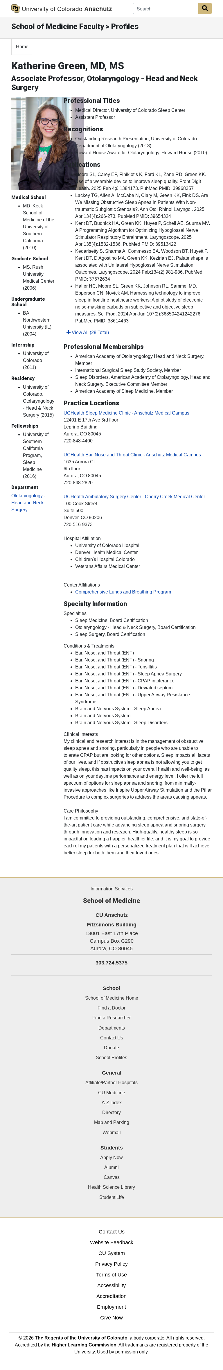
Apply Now (111, 1157)
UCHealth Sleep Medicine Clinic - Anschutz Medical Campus (126, 412)
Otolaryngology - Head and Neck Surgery (28, 502)
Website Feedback (111, 1242)
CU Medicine (111, 1092)
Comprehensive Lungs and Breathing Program (123, 591)
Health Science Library (111, 1187)
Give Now (111, 1318)
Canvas (112, 1177)
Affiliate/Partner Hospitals (111, 1082)
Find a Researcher (111, 1017)
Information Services (112, 888)
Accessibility (111, 1285)
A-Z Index (112, 1102)
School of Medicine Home (111, 998)
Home (22, 46)
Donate (111, 1047)
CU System (111, 1253)
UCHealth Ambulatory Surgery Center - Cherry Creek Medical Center (134, 496)
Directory (111, 1112)
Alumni (111, 1167)
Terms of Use (111, 1275)
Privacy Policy (111, 1264)
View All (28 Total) (90, 332)
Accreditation (111, 1296)
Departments (111, 1027)
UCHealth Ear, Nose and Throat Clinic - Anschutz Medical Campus (132, 454)
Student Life (111, 1197)
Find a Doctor (111, 1007)
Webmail (111, 1132)
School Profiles (111, 1057)
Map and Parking (111, 1122)
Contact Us (111, 1037)
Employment (111, 1307)
